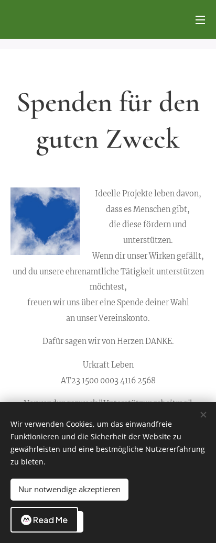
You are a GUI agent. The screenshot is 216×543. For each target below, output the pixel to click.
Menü (200, 19)
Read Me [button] (50, 519)
